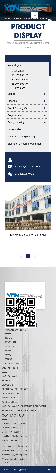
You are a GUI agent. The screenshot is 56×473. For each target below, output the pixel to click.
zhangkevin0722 (24, 173)
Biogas (6, 380)
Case (8, 354)
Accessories (14, 129)
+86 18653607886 (23, 450)
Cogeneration (10, 393)
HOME (8, 337)
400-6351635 (14, 432)
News (8, 350)
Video (8, 358)
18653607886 (11, 427)
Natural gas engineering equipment (21, 137)
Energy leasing (11, 397)
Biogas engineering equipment (24, 143)
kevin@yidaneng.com (27, 166)
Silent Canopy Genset (15, 388)
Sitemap (51, 469)
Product (10, 341)
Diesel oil (7, 384)
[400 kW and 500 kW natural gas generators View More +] (28, 207)
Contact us (12, 363)
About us (10, 346)
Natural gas (9, 376)
